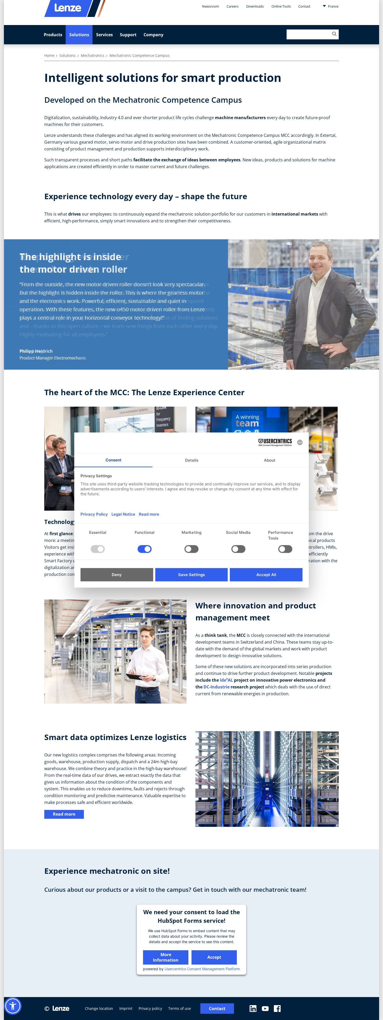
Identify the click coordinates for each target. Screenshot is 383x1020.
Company (153, 35)
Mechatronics (92, 55)
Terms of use (179, 1008)
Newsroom (210, 6)
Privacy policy (150, 1008)
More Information (165, 957)
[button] (12, 1005)
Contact (304, 6)
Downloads (255, 6)
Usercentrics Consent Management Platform (202, 969)
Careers (232, 6)
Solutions (79, 35)
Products (53, 35)
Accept (214, 957)
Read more (64, 814)
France (332, 6)
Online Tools (281, 6)
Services (104, 35)
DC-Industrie (216, 687)
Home (49, 55)
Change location (99, 1008)
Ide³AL (226, 680)
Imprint (125, 1008)
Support (128, 35)
